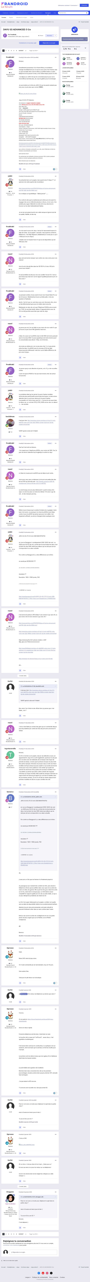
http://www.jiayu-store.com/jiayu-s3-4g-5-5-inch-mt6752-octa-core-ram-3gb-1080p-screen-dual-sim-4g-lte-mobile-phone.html (37, 422)
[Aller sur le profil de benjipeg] (63, 63)
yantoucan (84, 57)
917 (11, 807)
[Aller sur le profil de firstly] (63, 58)
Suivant (21, 50)
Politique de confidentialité (40, 1277)
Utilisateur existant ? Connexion (68, 5)
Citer (24, 169)
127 (11, 764)
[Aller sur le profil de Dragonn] (10, 1198)
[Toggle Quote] (21, 686)
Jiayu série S (25, 36)
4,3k (11, 1207)
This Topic (79, 12)
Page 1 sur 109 (33, 50)
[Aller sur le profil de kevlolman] (10, 423)
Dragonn (10, 1192)
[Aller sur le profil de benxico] (10, 798)
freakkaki (13, 34)
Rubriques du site (22, 13)
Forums (4, 17)
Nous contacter (53, 1277)
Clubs (31, 17)
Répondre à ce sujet (49, 43)
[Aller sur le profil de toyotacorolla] (10, 755)
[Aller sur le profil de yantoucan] (78, 58)
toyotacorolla (10, 749)
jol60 (10, 176)
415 (11, 963)
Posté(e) (26, 57)
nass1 (10, 254)
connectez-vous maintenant (11, 1245)
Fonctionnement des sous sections (73, 39)
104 (11, 191)
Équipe (11, 17)
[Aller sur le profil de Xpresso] (10, 954)
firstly (68, 57)
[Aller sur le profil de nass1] (10, 260)
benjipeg (69, 62)
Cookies (62, 1277)
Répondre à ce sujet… (19, 1252)
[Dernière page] (26, 50)
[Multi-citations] (20, 169)
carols (82, 62)
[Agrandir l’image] (27, 93)
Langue (27, 1277)
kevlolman (10, 417)
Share (41, 35)
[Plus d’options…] (55, 57)
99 (11, 72)
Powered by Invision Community (45, 1279)
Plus (55, 13)
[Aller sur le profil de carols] (78, 63)
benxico (10, 792)
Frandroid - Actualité (8, 13)
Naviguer (48, 13)
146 (11, 269)
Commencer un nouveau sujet (27, 43)
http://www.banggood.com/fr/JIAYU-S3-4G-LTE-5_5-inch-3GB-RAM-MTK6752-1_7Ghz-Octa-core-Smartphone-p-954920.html (37, 863)
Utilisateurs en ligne (21, 17)
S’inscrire (84, 5)
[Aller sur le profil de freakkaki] (5, 35)
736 (11, 432)
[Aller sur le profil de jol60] (10, 182)
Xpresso (10, 948)
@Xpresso (24, 994)
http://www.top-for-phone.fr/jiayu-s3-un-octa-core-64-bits (36, 658)
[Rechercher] (87, 12)
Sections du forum (36, 13)
